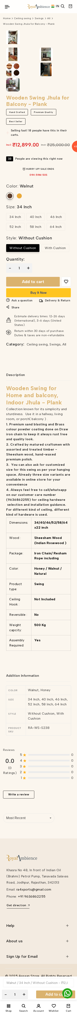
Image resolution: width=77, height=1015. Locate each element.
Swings (39, 18)
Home (6, 18)
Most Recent (16, 818)
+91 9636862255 (32, 896)
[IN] (53, 6)
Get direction (16, 905)
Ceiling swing (22, 18)
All (49, 18)
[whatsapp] (67, 993)
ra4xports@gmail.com (33, 889)
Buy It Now (38, 293)
